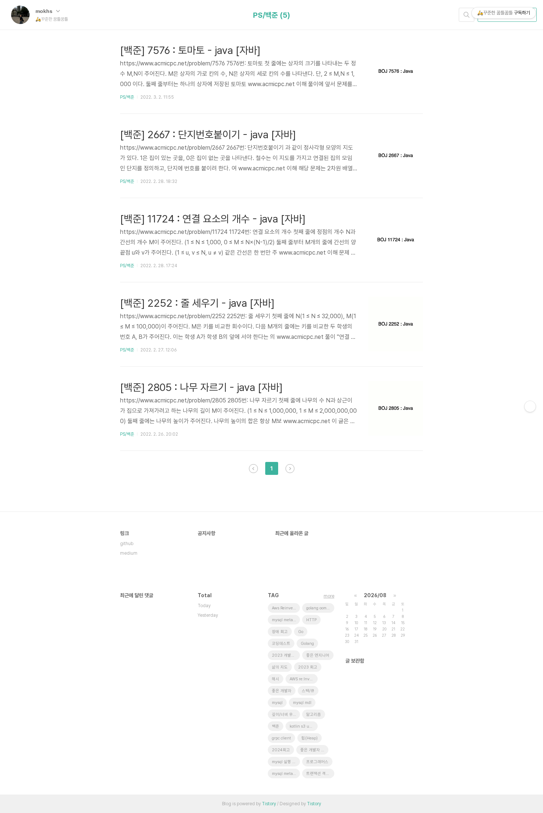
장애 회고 (280, 631)
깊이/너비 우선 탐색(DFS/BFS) (286, 714)
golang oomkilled (320, 608)
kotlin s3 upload (304, 726)
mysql (277, 702)
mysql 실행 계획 (286, 761)
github (126, 543)
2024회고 (281, 750)
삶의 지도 (280, 667)
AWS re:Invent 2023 (304, 679)
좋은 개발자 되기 (314, 750)
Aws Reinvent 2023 (286, 608)
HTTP (311, 620)
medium (128, 553)
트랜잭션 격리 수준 (320, 773)
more (329, 596)
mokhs (44, 11)
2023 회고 (307, 667)
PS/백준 (127, 97)
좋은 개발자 (281, 690)
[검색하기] (466, 14)
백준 (275, 726)
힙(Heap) (309, 738)
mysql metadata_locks (286, 620)
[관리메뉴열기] (530, 406)
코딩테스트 (281, 643)
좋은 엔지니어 (317, 655)
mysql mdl (302, 702)
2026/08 (375, 595)
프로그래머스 (317, 761)
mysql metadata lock (286, 773)
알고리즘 (313, 714)
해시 (275, 679)
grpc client (281, 738)
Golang (307, 643)
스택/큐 (308, 690)
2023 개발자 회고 (286, 655)
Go (300, 631)
